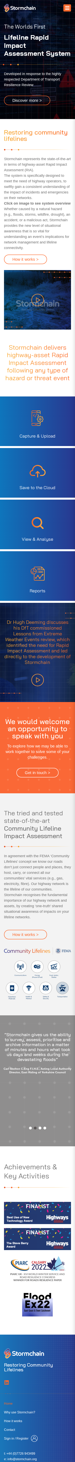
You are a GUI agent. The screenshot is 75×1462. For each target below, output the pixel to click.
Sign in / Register (16, 1440)
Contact (9, 1432)
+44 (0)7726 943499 (20, 1455)
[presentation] (30, 1130)
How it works (13, 1423)
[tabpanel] (37, 1077)
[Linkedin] (6, 1384)
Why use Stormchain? (19, 1414)
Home (8, 1405)
